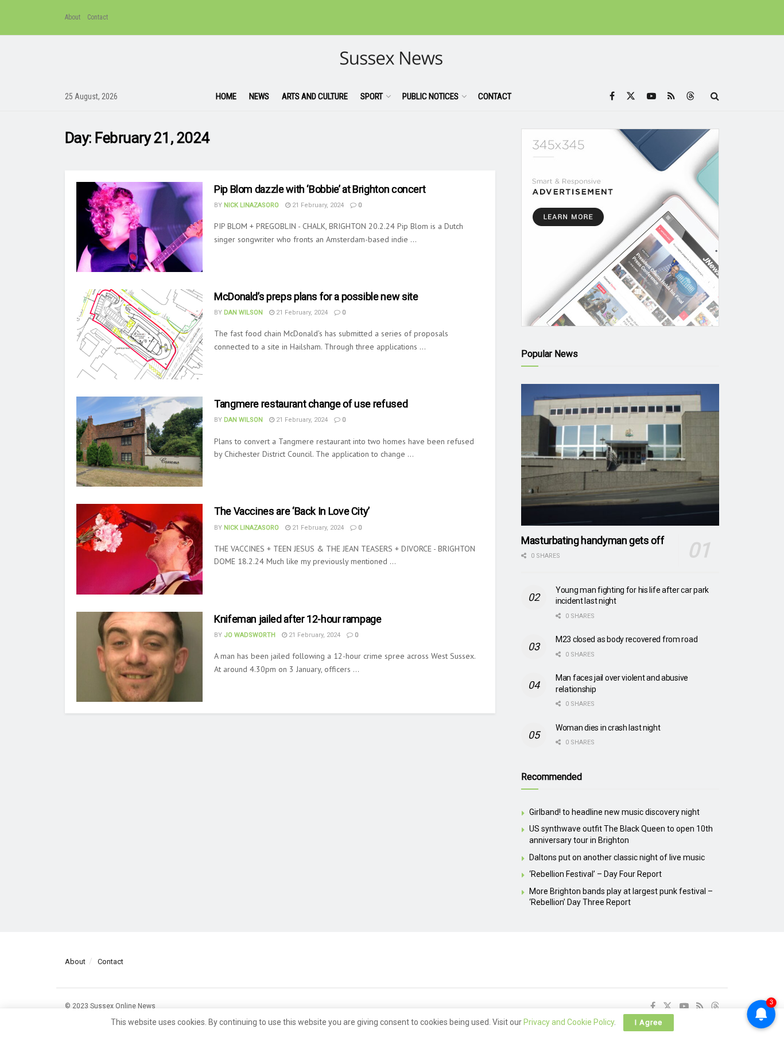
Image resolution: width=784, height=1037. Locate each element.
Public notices (430, 96)
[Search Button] (715, 96)
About (72, 17)
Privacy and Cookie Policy (568, 1022)
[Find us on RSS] (671, 96)
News (259, 96)
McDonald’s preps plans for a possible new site (316, 296)
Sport (371, 96)
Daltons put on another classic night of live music (617, 857)
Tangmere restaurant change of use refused (310, 404)
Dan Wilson (243, 312)
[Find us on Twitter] (630, 96)
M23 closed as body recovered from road (626, 639)
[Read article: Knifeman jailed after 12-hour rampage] (139, 657)
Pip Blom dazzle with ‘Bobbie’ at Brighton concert (319, 189)
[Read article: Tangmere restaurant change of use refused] (139, 442)
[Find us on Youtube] (651, 96)
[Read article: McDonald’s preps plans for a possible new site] (139, 334)
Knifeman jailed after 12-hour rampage (298, 619)
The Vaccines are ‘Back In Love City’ (292, 511)
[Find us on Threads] (690, 96)
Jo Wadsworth (249, 635)
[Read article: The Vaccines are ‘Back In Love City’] (139, 549)
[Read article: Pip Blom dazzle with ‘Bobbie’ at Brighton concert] (139, 227)
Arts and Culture (315, 96)
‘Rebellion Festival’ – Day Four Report (595, 874)
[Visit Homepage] (392, 59)
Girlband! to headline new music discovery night (614, 812)
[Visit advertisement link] (620, 228)
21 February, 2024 (317, 205)
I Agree (648, 1022)
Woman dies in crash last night (608, 727)
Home (226, 96)
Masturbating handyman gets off (592, 540)
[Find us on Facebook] (612, 96)
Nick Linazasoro (251, 205)
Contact (97, 17)
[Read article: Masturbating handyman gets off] (620, 455)
